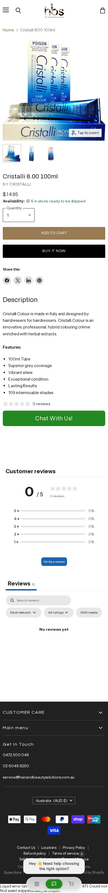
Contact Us (26, 847)
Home (8, 30)
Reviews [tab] (21, 583)
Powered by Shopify (88, 872)
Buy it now (54, 251)
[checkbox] (89, 612)
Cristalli (20, 184)
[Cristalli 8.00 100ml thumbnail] (12, 153)
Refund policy (35, 853)
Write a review (54, 562)
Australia (52, 800)
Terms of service (65, 853)
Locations (48, 847)
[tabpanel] (54, 642)
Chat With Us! (54, 418)
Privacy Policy (74, 847)
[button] (54, 511)
